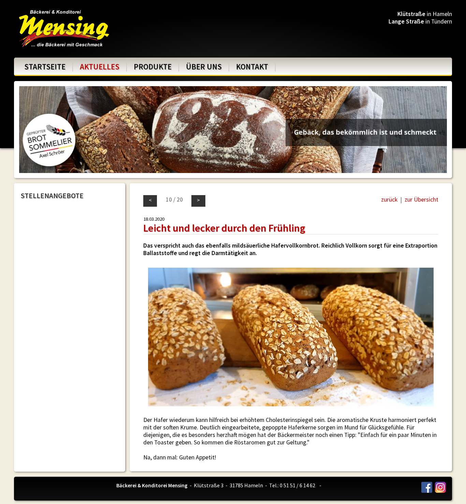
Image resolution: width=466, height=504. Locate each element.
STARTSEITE (44, 67)
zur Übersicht (421, 199)
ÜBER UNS (204, 67)
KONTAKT (252, 67)
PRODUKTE (153, 67)
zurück (389, 199)
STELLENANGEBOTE (52, 195)
